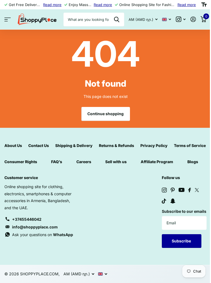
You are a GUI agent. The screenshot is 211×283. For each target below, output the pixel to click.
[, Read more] (181, 19)
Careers (83, 161)
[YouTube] (181, 190)
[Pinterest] (173, 190)
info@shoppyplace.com (35, 227)
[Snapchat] (172, 201)
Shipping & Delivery (74, 145)
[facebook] (189, 190)
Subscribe (182, 241)
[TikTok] (164, 201)
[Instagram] (164, 190)
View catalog (7, 19)
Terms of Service (190, 145)
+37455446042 (26, 219)
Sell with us (116, 161)
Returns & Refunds (116, 145)
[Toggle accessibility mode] (204, 4)
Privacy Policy (154, 145)
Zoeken (116, 19)
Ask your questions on (42, 234)
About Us (13, 145)
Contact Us (38, 145)
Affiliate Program (157, 161)
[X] (197, 190)
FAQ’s (56, 161)
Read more (52, 4)
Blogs (192, 161)
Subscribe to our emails (184, 211)
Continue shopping (105, 113)
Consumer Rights (20, 161)
